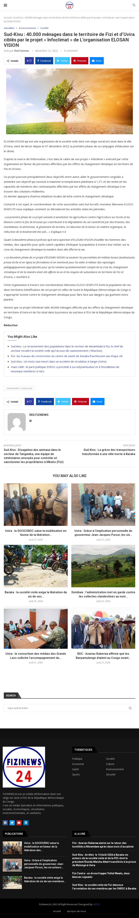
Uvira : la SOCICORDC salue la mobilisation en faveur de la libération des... (41, 846)
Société (44, 28)
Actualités (9, 28)
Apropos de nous (76, 911)
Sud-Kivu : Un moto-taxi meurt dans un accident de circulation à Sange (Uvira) (58, 361)
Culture (110, 764)
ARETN (96, 904)
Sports (76, 774)
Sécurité (110, 774)
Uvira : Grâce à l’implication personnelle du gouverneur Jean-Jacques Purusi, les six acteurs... (44, 864)
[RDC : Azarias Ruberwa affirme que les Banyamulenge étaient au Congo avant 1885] (103, 627)
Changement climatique (19, 388)
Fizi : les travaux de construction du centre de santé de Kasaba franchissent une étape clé (67, 356)
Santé (75, 769)
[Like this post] (30, 60)
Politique (77, 759)
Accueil (7, 17)
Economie (78, 764)
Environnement (27, 28)
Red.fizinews (21, 50)
